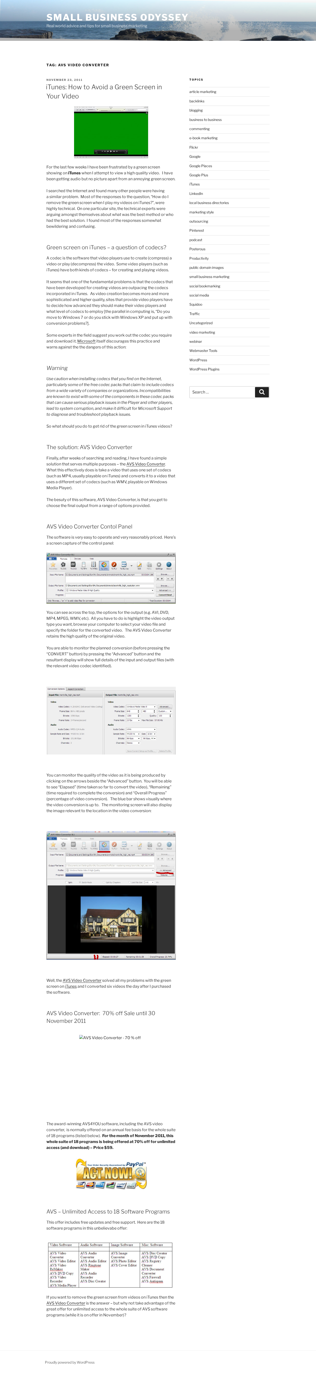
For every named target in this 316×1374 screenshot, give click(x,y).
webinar (195, 341)
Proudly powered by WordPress (70, 1362)
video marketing (202, 332)
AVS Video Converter (145, 464)
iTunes (194, 184)
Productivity (199, 258)
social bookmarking (204, 286)
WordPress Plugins (204, 369)
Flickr (193, 147)
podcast (195, 240)
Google (194, 156)
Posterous (197, 249)
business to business (205, 119)
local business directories (209, 203)
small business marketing (209, 277)
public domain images (206, 267)
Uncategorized (201, 323)
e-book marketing (203, 138)
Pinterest (196, 230)
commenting (199, 129)
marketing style (201, 212)
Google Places (200, 166)
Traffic (194, 314)
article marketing (202, 92)
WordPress (198, 360)
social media (199, 295)
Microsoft (86, 341)
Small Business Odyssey (117, 17)
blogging (196, 110)
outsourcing (198, 221)
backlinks (196, 101)
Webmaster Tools (203, 350)
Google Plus (198, 175)
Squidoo (195, 304)
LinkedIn (196, 193)
